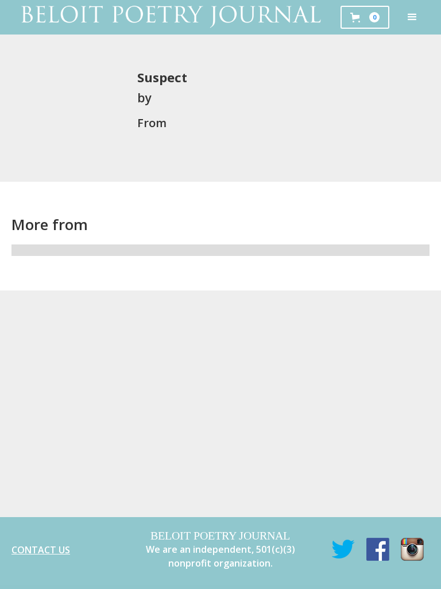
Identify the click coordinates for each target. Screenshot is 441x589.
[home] (170, 17)
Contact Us (40, 550)
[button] (412, 17)
